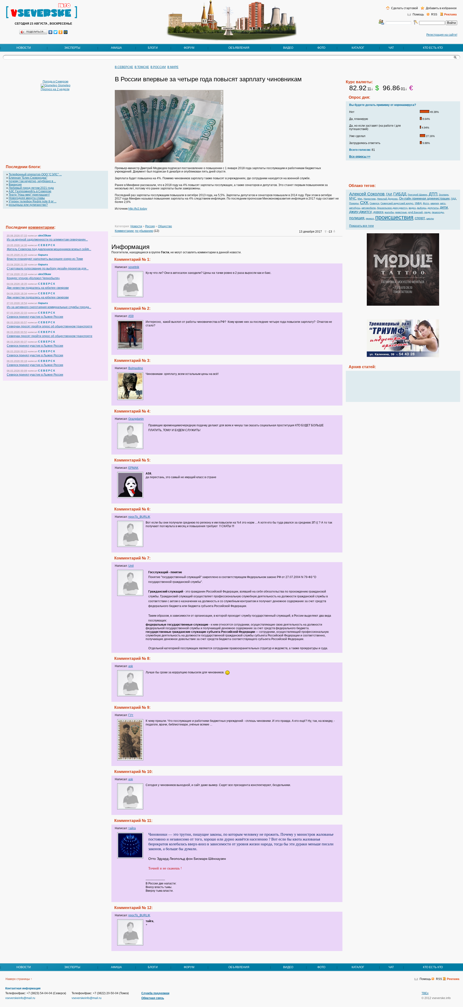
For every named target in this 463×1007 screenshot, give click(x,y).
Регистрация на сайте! (441, 34)
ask (130, 666)
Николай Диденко (387, 198)
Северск (374, 203)
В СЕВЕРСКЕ (124, 67)
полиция (356, 218)
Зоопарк (443, 194)
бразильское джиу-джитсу (392, 208)
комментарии (41, 227)
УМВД (418, 203)
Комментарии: (124, 231)
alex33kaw (44, 235)
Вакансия (15, 184)
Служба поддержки (155, 993)
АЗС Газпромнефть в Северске (30, 191)
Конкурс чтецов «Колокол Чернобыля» (33, 278)
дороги (378, 212)
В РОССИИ (158, 67)
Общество (165, 226)
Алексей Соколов (367, 194)
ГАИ (389, 194)
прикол (370, 218)
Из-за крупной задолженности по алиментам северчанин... (47, 239)
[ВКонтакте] (50, 32)
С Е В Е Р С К (46, 245)
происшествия (394, 217)
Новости (23, 47)
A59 (131, 316)
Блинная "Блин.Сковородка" (28, 177)
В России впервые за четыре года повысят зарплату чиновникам (208, 79)
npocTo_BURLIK (139, 516)
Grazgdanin (136, 419)
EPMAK (133, 467)
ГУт (130, 715)
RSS (434, 14)
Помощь (418, 14)
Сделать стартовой (404, 8)
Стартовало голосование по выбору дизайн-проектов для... (48, 268)
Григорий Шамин (417, 194)
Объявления (238, 47)
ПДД (453, 198)
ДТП (433, 194)
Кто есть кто (433, 47)
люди (427, 212)
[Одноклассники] (60, 32)
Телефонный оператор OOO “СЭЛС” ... (35, 174)
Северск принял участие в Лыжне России (35, 316)
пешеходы (438, 212)
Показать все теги (361, 226)
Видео (288, 47)
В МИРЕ (172, 67)
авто (442, 203)
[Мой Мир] (65, 32)
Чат (391, 47)
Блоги (153, 47)
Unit (131, 565)
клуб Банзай (415, 212)
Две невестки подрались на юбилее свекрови (38, 288)
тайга (132, 828)
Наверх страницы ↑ (19, 979)
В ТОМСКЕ (142, 67)
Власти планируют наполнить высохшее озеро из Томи (45, 259)
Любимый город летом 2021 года (31, 188)
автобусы (354, 208)
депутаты (433, 208)
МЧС (352, 198)
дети (444, 207)
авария (434, 203)
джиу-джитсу (360, 212)
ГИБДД (399, 194)
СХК (364, 202)
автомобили (368, 208)
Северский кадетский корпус (397, 203)
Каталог (358, 47)
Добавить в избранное (441, 8)
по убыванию (144, 231)
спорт (420, 218)
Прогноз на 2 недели (55, 89)
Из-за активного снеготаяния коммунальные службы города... (49, 307)
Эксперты (72, 47)
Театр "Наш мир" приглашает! (29, 194)
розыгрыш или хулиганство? (28, 205)
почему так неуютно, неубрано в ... (32, 181)
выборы (421, 208)
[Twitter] (55, 32)
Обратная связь (152, 998)
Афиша (116, 47)
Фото (321, 47)
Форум (189, 47)
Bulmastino (135, 368)
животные (401, 212)
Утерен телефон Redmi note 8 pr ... (32, 201)
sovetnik (133, 267)
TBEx (425, 993)
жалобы (389, 212)
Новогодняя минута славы (27, 198)
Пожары (354, 203)
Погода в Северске (55, 81)
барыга (43, 254)
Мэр (360, 198)
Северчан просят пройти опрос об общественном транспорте (49, 326)
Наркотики (370, 198)
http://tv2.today (137, 208)
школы (430, 218)
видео (412, 208)
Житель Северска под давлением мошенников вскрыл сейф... (49, 249)
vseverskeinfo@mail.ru (20, 998)
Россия (150, 226)
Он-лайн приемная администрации (424, 198)
